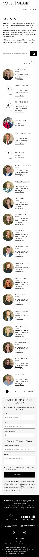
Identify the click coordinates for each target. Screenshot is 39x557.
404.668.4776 (24, 108)
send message (20, 475)
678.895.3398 (24, 332)
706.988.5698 (24, 349)
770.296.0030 (24, 188)
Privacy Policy (31, 467)
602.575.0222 (24, 172)
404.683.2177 (24, 140)
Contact (18, 78)
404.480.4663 (24, 106)
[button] (37, 549)
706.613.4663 (24, 90)
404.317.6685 (24, 381)
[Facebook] (14, 533)
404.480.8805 (24, 186)
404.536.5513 (24, 365)
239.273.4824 (24, 92)
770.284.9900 (24, 218)
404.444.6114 (24, 236)
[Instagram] (19, 533)
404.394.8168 (24, 76)
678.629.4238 (24, 204)
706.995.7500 (24, 74)
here (22, 486)
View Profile (19, 79)
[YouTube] (24, 533)
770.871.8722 (24, 253)
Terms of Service (9, 469)
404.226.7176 (24, 220)
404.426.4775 (24, 284)
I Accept (31, 549)
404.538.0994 (24, 301)
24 (29, 391)
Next (31, 391)
